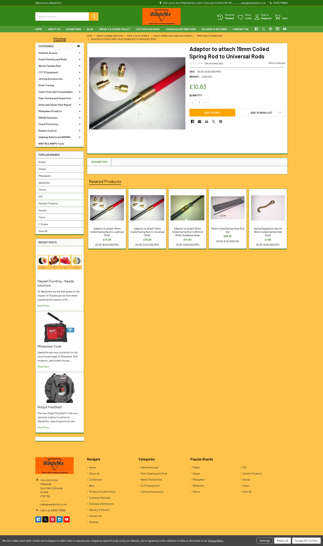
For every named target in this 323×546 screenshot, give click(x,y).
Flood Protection (48, 124)
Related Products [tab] (105, 181)
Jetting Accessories (51, 78)
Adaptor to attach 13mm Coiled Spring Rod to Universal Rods (147, 232)
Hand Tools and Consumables (56, 91)
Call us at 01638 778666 (53, 510)
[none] (137, 93)
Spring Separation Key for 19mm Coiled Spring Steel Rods (268, 232)
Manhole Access (48, 52)
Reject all (282, 540)
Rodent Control (48, 130)
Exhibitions (73, 29)
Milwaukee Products (50, 111)
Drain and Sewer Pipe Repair (55, 104)
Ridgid (42, 161)
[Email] (199, 122)
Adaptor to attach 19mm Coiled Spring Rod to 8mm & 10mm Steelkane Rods (187, 232)
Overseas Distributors (181, 29)
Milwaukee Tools (49, 346)
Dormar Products (48, 203)
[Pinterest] (270, 29)
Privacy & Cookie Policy (114, 29)
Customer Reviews (148, 29)
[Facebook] (256, 29)
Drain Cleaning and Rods (53, 59)
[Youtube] (285, 29)
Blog (90, 29)
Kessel (42, 210)
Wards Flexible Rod (50, 65)
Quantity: (196, 95)
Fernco (42, 189)
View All (43, 231)
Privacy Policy (215, 540)
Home (38, 29)
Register (266, 18)
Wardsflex (44, 182)
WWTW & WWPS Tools (51, 143)
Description (99, 161)
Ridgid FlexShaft (50, 407)
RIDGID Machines (48, 117)
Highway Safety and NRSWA (54, 137)
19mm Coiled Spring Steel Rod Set (227, 230)
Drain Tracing (46, 85)
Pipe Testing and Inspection (55, 98)
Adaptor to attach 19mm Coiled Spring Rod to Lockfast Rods (107, 232)
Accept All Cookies (306, 540)
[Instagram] (278, 29)
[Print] (207, 122)
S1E (41, 196)
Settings (265, 540)
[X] (263, 29)
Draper (42, 168)
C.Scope (43, 224)
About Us (54, 29)
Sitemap (94, 521)
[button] (60, 39)
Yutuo (42, 217)
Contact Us (240, 29)
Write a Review (276, 62)
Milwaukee (44, 175)
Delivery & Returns (214, 29)
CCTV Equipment (48, 72)
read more (43, 305)
